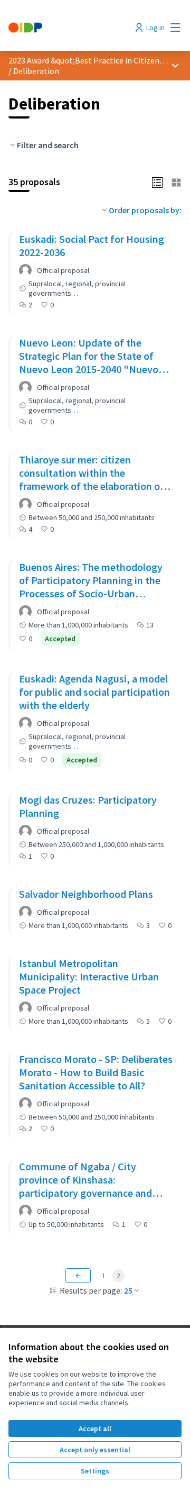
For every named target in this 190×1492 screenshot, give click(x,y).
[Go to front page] (72, 27)
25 (128, 1290)
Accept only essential (95, 1449)
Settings (95, 1471)
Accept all (95, 1428)
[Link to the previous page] (78, 1275)
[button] (157, 181)
